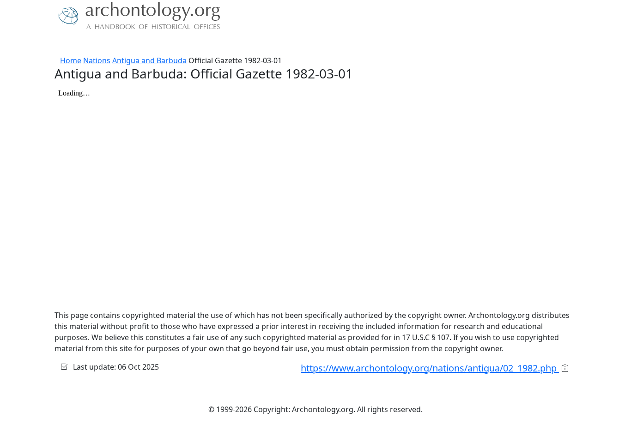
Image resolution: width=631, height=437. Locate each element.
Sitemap (242, 44)
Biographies (200, 44)
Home (70, 60)
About (85, 44)
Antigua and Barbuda (149, 60)
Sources (157, 44)
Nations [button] (116, 44)
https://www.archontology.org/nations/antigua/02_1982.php (430, 368)
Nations (96, 60)
